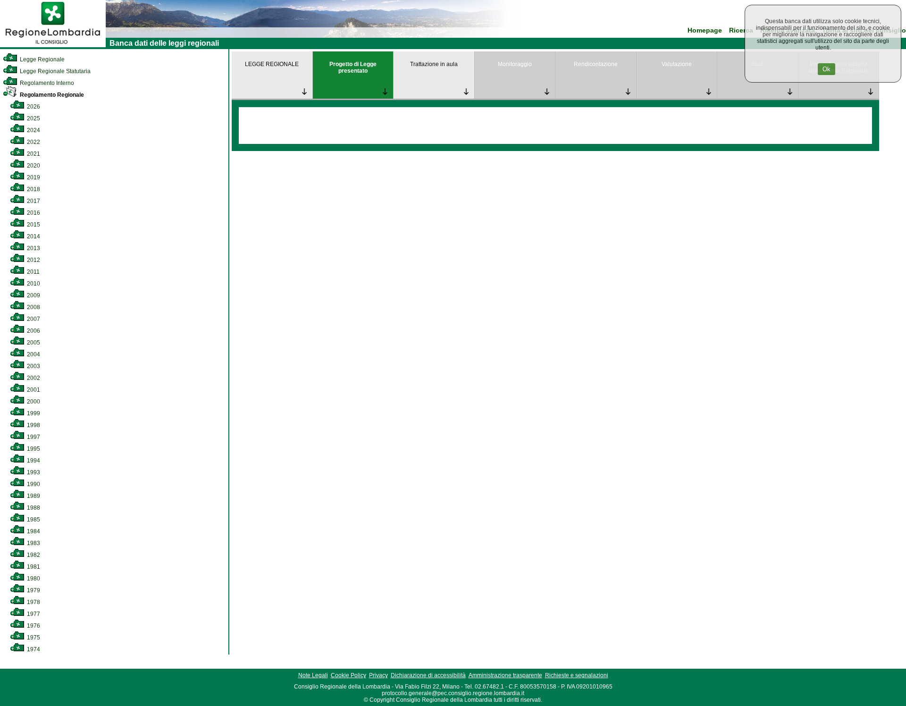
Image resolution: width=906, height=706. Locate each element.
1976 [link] (32, 625)
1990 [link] (32, 484)
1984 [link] (32, 531)
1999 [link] (32, 413)
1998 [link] (32, 425)
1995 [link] (32, 448)
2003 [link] (32, 366)
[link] (53, 45)
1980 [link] (32, 578)
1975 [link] (32, 637)
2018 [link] (32, 189)
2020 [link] (32, 165)
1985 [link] (32, 519)
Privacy (378, 675)
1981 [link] (32, 566)
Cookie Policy (348, 675)
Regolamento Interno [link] (46, 83)
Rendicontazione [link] (596, 64)
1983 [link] (32, 543)
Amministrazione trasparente (505, 675)
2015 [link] (32, 224)
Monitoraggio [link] (515, 64)
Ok (826, 69)
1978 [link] (32, 602)
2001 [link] (32, 390)
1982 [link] (32, 555)
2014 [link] (32, 236)
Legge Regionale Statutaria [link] (54, 71)
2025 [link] (32, 118)
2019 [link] (32, 177)
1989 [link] (32, 496)
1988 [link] (32, 507)
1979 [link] (32, 590)
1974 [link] (32, 649)
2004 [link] (32, 354)
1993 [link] (32, 472)
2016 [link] (32, 213)
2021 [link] (32, 154)
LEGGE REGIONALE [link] (272, 64)
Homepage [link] (705, 30)
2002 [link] (32, 378)
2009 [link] (32, 295)
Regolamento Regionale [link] (51, 95)
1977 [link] (32, 614)
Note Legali (313, 675)
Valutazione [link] (677, 64)
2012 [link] (32, 260)
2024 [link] (32, 130)
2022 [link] (32, 142)
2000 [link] (32, 401)
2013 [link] (32, 248)
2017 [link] (32, 201)
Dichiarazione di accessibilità (428, 675)
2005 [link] (32, 342)
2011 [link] (32, 272)
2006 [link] (32, 331)
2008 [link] (32, 307)
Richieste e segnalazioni (576, 675)
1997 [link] (32, 437)
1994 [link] (32, 460)
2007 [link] (32, 319)
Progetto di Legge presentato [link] (353, 67)
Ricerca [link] (741, 30)
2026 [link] (32, 106)
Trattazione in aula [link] (434, 64)
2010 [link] (32, 283)
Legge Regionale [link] (41, 59)
